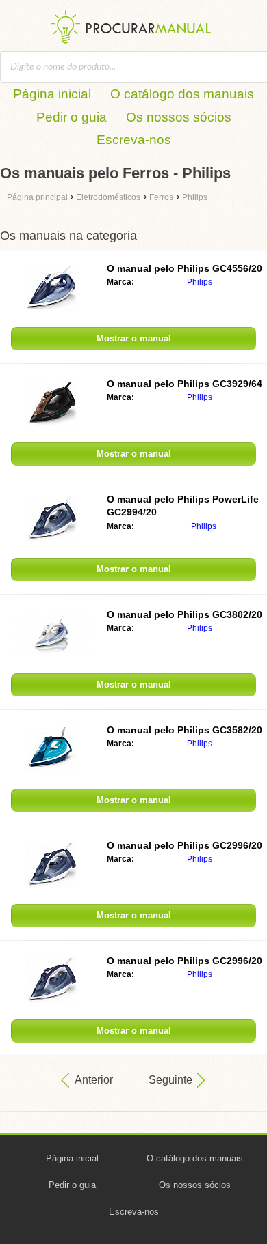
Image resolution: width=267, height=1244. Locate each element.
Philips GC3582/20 (184, 729)
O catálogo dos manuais (182, 94)
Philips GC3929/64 (184, 383)
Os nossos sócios (178, 117)
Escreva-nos (134, 139)
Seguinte (170, 1080)
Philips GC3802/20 (184, 614)
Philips (199, 282)
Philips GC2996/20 (184, 845)
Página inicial (52, 94)
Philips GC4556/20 (184, 268)
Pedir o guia (71, 117)
